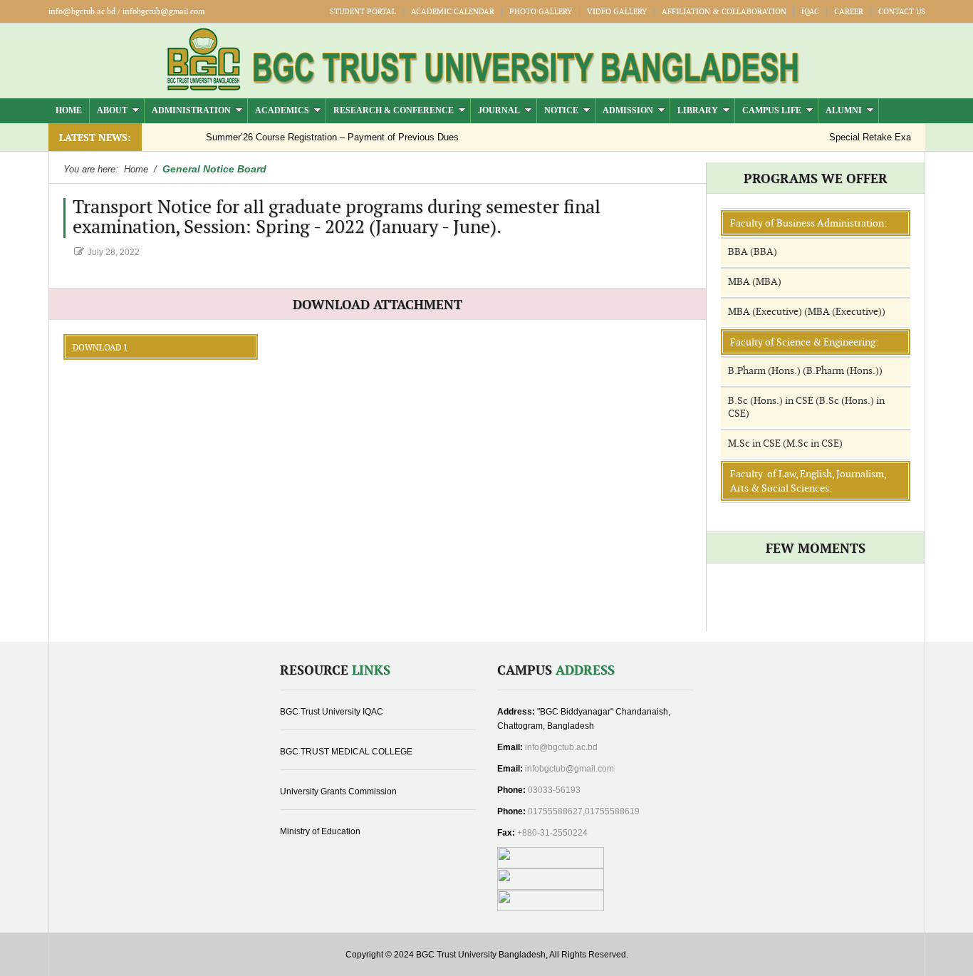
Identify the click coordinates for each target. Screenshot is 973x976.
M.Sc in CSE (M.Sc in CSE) (785, 443)
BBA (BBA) (752, 252)
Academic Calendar (452, 11)
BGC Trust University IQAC (331, 712)
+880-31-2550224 (552, 833)
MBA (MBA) (754, 282)
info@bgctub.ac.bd (561, 747)
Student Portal (363, 11)
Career (848, 11)
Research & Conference (393, 110)
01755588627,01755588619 (584, 811)
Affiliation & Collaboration (724, 11)
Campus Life (771, 110)
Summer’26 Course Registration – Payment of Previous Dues (316, 137)
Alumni (844, 110)
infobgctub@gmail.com (569, 769)
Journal (499, 110)
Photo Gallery (540, 11)
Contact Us (901, 11)
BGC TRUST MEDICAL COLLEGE (346, 752)
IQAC (810, 11)
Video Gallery (617, 11)
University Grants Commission (338, 791)
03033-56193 (554, 790)
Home (69, 110)
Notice (561, 110)
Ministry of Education (320, 831)
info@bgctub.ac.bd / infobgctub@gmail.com (126, 11)
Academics (282, 110)
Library (697, 110)
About (112, 110)
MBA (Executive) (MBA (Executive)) (806, 312)
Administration (191, 110)
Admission (628, 110)
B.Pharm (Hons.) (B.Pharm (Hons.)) (805, 371)
